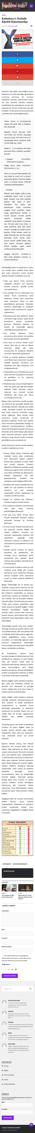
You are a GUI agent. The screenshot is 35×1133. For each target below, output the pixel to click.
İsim (4, 929)
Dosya (6, 1066)
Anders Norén (12, 1130)
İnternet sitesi (6, 946)
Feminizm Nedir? (13, 1127)
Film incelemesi (9, 1075)
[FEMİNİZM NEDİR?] (14, 8)
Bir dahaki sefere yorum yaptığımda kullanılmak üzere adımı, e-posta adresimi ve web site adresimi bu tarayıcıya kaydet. (16, 958)
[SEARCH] (30, 989)
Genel (4, 15)
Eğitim (6, 1070)
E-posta (5, 938)
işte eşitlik (7, 864)
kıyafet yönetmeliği (20, 864)
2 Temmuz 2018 (13, 26)
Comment (5, 911)
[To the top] (31, 1125)
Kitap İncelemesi (9, 1084)
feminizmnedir (9, 871)
